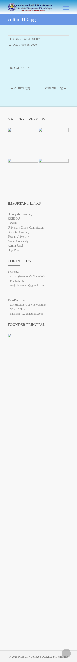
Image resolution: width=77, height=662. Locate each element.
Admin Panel (15, 245)
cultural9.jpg (20, 88)
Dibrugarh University (20, 214)
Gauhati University (19, 232)
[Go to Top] (66, 653)
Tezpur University (18, 236)
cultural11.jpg (56, 88)
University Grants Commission (26, 227)
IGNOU (12, 223)
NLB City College (28, 656)
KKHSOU (14, 218)
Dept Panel (14, 250)
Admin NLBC (31, 39)
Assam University (18, 241)
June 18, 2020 (28, 44)
